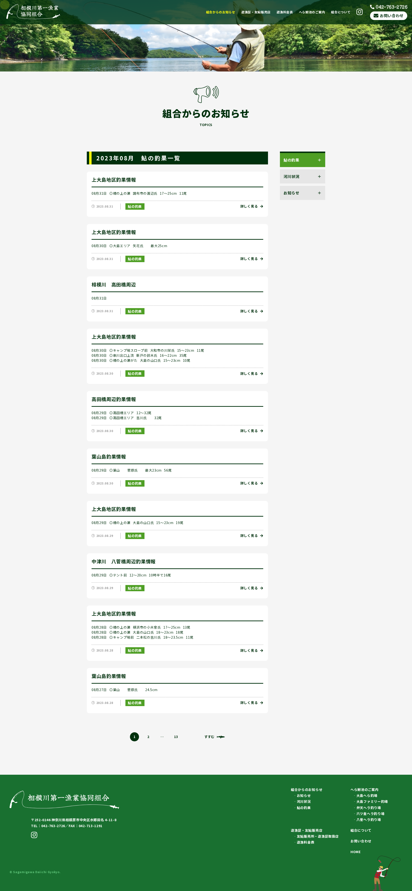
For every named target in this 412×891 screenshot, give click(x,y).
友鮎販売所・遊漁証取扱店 (318, 836)
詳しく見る (249, 206)
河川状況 (304, 801)
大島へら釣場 (366, 795)
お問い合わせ (392, 15)
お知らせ (304, 795)
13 (176, 736)
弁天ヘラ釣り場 (368, 807)
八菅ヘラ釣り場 (368, 819)
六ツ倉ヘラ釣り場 (370, 813)
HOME (355, 851)
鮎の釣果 (135, 206)
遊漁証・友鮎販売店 (256, 12)
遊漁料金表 (285, 12)
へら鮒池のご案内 (312, 12)
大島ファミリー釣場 (372, 801)
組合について (340, 12)
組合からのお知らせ (220, 12)
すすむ (209, 736)
